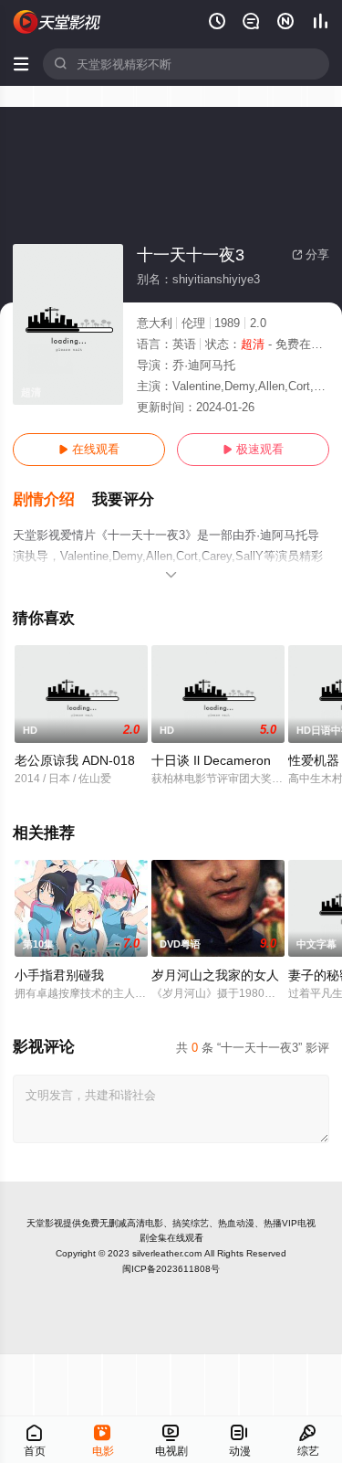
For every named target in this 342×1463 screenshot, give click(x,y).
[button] (52, 500)
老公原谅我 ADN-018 (75, 760)
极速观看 (253, 449)
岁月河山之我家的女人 (215, 975)
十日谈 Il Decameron (211, 760)
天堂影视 (44, 1223)
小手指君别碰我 (59, 975)
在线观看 (88, 449)
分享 (310, 254)
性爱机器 (313, 760)
